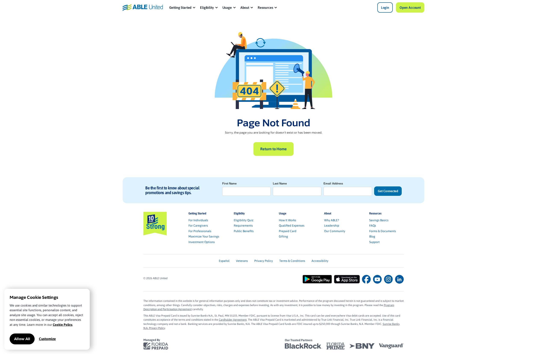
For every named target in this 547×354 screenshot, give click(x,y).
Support (374, 242)
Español (224, 261)
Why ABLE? (331, 220)
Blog (372, 236)
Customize (47, 339)
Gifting (283, 236)
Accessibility (320, 261)
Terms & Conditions (292, 261)
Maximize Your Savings (203, 236)
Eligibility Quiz (243, 220)
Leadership (331, 225)
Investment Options (201, 242)
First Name (229, 183)
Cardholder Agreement (233, 319)
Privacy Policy (263, 261)
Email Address (333, 183)
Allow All (22, 339)
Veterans (242, 261)
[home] (143, 7)
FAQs (372, 225)
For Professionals (199, 231)
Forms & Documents (382, 231)
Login (385, 7)
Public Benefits (244, 231)
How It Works (287, 220)
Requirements (243, 225)
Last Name (280, 183)
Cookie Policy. (63, 324)
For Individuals (198, 220)
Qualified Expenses (291, 225)
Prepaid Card (287, 231)
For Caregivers (198, 225)
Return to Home (273, 149)
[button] (182, 7)
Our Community (334, 231)
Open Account (410, 7)
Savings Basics (378, 220)
